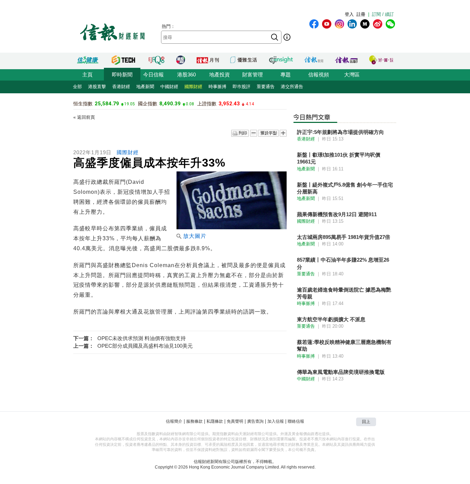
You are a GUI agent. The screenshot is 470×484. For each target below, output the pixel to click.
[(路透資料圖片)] (232, 227)
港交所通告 (292, 86)
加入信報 (275, 421)
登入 (349, 14)
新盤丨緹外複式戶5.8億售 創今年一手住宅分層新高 (345, 188)
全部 (77, 86)
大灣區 (352, 74)
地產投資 (219, 74)
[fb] (314, 24)
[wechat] (390, 24)
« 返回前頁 (84, 117)
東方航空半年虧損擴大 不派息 (331, 319)
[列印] (240, 133)
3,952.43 (229, 104)
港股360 (186, 74)
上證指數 (206, 103)
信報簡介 (174, 421)
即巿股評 (241, 86)
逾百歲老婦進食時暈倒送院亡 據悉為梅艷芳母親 (344, 293)
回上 (366, 421)
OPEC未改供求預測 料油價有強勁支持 (141, 338)
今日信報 (153, 74)
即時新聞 (122, 74)
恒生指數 (83, 103)
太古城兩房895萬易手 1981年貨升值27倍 (343, 237)
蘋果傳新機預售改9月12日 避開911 (337, 214)
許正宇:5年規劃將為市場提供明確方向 (340, 132)
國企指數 (147, 103)
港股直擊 (97, 86)
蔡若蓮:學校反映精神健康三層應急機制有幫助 (344, 345)
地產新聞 (145, 86)
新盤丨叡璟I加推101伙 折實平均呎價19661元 (338, 158)
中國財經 (169, 86)
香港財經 (121, 86)
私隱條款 (214, 421)
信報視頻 (318, 74)
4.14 (250, 104)
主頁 (87, 74)
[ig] (339, 24)
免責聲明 (235, 421)
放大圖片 (194, 236)
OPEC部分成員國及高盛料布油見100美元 (145, 346)
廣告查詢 (255, 421)
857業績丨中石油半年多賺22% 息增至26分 (343, 263)
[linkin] (352, 24)
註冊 (360, 14)
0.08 (190, 104)
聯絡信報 (296, 421)
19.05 (129, 104)
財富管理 (252, 74)
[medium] (365, 24)
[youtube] (326, 24)
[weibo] (377, 24)
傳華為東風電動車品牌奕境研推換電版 (341, 372)
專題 (285, 74)
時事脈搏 (217, 86)
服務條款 (194, 421)
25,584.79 (107, 104)
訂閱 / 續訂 (383, 14)
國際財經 (193, 86)
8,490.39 (170, 104)
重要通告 (266, 86)
